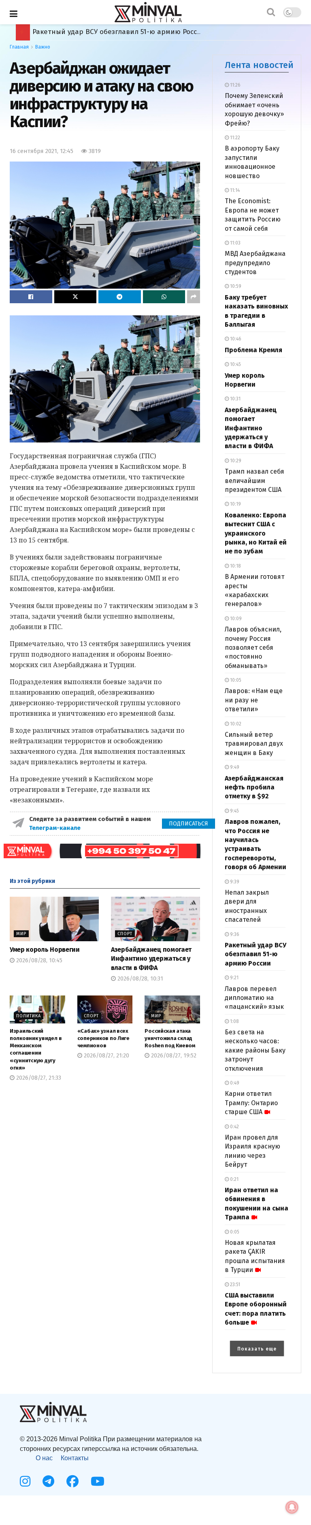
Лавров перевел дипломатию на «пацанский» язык (254, 998)
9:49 (234, 767)
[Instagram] (25, 1481)
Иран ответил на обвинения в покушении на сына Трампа (133, 32)
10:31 (235, 399)
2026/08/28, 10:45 (38, 960)
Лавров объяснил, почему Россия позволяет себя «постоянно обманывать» (253, 647)
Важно (42, 47)
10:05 (235, 680)
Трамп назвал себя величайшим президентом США (254, 480)
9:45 (234, 811)
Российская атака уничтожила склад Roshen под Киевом (170, 1038)
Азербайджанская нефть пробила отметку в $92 (254, 787)
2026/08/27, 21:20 (105, 1055)
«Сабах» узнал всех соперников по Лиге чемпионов (103, 1038)
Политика (28, 1016)
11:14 (234, 190)
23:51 (234, 1284)
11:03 (235, 243)
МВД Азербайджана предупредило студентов (255, 263)
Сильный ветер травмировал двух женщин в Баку (254, 744)
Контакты (75, 1458)
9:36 (234, 934)
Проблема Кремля (253, 350)
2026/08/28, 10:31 (139, 978)
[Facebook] (72, 1481)
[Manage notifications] (291, 1507)
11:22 (234, 137)
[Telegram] (48, 1481)
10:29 (235, 461)
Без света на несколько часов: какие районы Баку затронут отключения (255, 1050)
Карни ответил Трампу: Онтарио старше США (251, 1103)
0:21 (234, 1179)
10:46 (235, 339)
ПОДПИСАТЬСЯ (188, 823)
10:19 (235, 504)
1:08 (234, 1021)
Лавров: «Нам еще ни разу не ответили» (254, 700)
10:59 (235, 286)
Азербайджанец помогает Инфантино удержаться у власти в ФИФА (151, 959)
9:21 (234, 978)
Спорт (124, 933)
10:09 (235, 618)
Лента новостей (259, 65)
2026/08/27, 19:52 (172, 1055)
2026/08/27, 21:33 (38, 1077)
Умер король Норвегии (45, 949)
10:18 (235, 566)
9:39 (234, 882)
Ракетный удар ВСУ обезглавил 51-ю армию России (255, 954)
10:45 (235, 364)
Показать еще (257, 1349)
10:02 (235, 724)
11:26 (235, 85)
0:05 (234, 1232)
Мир (21, 933)
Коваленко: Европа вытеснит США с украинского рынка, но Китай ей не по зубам (256, 533)
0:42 (234, 1126)
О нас (44, 1458)
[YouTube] (97, 1481)
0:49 (234, 1083)
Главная (19, 47)
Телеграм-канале (55, 828)
